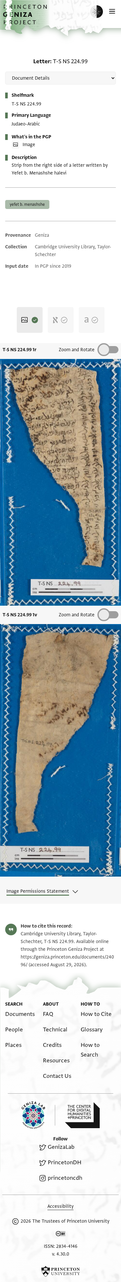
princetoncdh (65, 1178)
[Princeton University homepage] (60, 1271)
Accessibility (60, 1206)
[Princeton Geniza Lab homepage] (38, 1115)
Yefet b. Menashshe (27, 204)
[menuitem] (20, 1014)
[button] (26, 18)
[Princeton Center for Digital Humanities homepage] (82, 1115)
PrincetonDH (64, 1162)
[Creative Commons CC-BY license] (60, 1235)
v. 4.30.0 (60, 1254)
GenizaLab (61, 1147)
